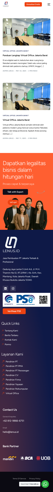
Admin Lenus (8, 71)
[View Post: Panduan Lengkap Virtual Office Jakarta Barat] (26, 31)
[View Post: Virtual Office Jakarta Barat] (26, 96)
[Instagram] (13, 288)
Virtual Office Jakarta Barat (16, 51)
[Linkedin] (5, 288)
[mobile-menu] (47, 4)
